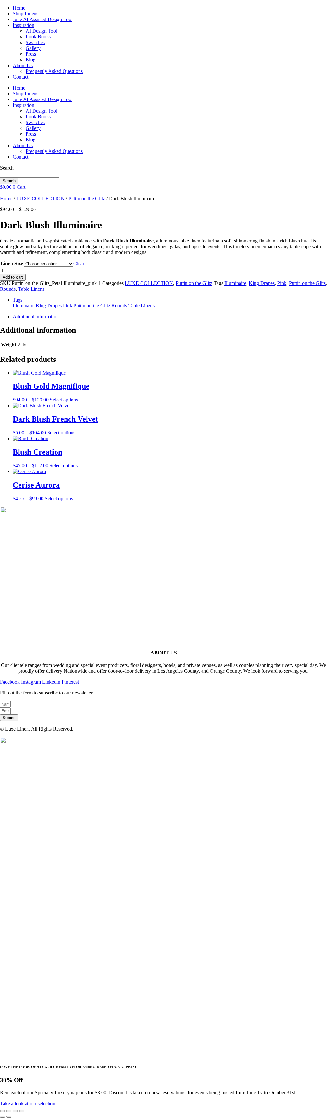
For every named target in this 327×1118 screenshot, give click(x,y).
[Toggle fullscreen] (8, 1111)
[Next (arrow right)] (8, 1117)
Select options (64, 399)
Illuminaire (235, 283)
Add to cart (13, 277)
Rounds (8, 289)
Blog (30, 59)
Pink (281, 283)
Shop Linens (25, 13)
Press (31, 54)
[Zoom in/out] (2, 1111)
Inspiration (23, 25)
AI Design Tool (41, 31)
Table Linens (31, 289)
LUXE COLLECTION (40, 198)
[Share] (15, 1111)
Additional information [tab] (36, 316)
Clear (78, 263)
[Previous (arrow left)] (2, 1117)
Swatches (35, 42)
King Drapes (262, 283)
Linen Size (11, 263)
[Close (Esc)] (21, 1111)
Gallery (33, 48)
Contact (20, 77)
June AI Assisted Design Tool (42, 19)
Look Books (38, 36)
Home (19, 8)
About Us (23, 65)
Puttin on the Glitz (86, 198)
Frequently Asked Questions (54, 71)
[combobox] (29, 174)
